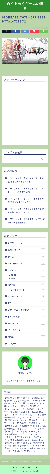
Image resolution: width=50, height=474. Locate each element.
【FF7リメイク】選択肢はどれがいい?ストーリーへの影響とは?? (26, 190)
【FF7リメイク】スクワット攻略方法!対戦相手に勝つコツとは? (26, 210)
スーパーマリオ (26, 296)
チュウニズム (26, 323)
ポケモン (26, 285)
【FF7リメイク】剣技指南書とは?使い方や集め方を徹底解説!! (26, 221)
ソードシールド (27, 290)
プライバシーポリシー (23, 467)
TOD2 (27, 275)
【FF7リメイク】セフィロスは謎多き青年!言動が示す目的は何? (26, 200)
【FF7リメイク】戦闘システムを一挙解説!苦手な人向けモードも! (26, 180)
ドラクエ (26, 303)
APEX (26, 337)
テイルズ (26, 270)
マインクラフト (26, 263)
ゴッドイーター (26, 330)
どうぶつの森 (26, 316)
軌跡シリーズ (26, 250)
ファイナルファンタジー (26, 310)
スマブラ (26, 344)
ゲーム (26, 257)
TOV (27, 278)
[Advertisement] (25, 113)
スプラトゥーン (26, 243)
